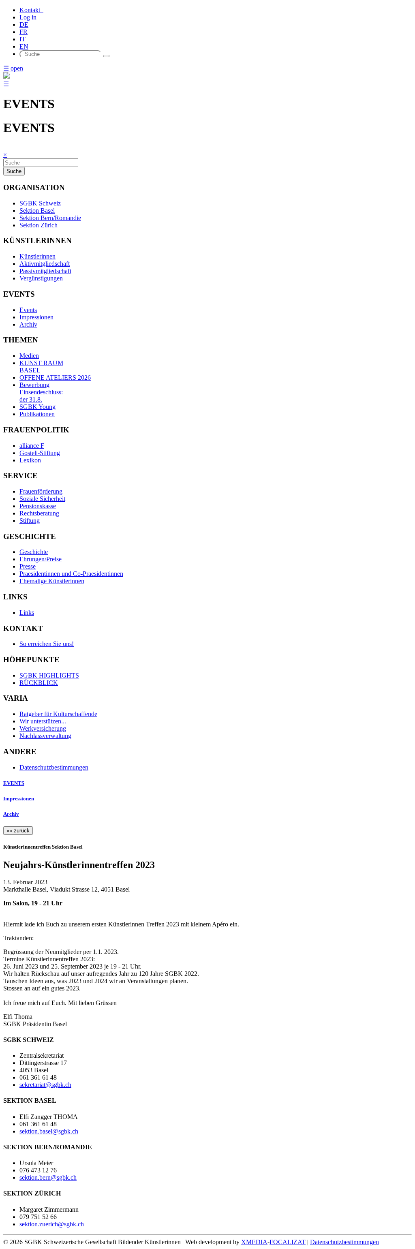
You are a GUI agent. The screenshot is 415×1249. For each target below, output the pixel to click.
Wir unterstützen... (42, 721)
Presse (27, 566)
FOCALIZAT (288, 1241)
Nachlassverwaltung (45, 735)
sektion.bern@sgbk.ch (48, 1177)
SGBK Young (37, 406)
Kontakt (31, 9)
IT (22, 39)
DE (23, 24)
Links (26, 612)
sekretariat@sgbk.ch (45, 1084)
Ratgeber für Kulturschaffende (58, 713)
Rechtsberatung (39, 513)
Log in (27, 17)
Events (28, 309)
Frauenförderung (40, 491)
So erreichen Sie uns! (46, 643)
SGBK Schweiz (40, 203)
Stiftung (29, 520)
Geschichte (33, 551)
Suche (13, 171)
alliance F (31, 445)
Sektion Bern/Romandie (50, 217)
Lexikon (30, 460)
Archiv (28, 324)
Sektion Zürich (38, 225)
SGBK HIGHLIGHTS (49, 675)
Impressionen (36, 317)
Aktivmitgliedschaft (44, 263)
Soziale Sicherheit (42, 498)
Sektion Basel (37, 210)
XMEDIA (254, 1241)
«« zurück (18, 831)
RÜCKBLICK (38, 682)
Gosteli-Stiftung (39, 452)
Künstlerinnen (37, 256)
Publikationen (37, 414)
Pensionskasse (37, 506)
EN (23, 46)
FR (23, 31)
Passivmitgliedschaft (45, 270)
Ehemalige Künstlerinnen (51, 580)
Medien (29, 355)
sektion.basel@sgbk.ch (48, 1131)
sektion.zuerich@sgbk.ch (51, 1224)
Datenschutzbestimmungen (53, 767)
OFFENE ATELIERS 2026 (55, 377)
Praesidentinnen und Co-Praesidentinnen (71, 573)
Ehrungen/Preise (40, 559)
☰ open (13, 68)
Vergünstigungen (41, 278)
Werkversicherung (42, 728)
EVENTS (13, 783)
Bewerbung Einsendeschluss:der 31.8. (41, 392)
